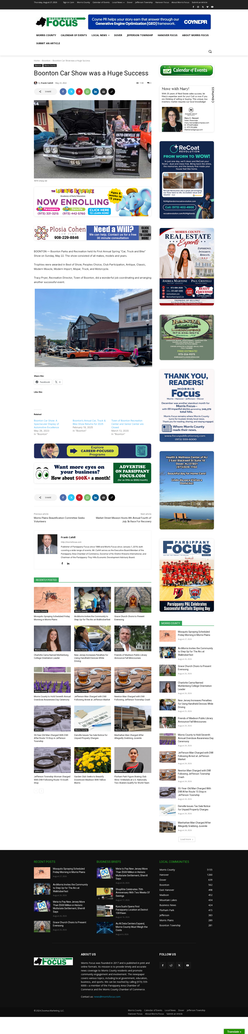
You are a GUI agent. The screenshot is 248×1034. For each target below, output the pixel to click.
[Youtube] (212, 7)
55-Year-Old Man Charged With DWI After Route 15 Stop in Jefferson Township (51, 738)
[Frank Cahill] (36, 83)
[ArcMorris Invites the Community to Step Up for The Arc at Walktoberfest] (92, 600)
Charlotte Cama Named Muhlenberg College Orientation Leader (195, 686)
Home (37, 60)
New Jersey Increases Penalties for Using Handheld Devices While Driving (91, 658)
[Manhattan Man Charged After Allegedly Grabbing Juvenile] (132, 718)
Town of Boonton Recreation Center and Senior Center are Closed (127, 424)
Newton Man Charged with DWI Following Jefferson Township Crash (194, 773)
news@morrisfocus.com (107, 996)
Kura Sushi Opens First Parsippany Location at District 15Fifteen (132, 909)
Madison (119, 611)
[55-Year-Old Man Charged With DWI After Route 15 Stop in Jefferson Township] (52, 718)
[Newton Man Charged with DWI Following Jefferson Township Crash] (132, 680)
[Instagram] (198, 7)
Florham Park (121, 771)
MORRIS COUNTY (170, 623)
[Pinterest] (79, 91)
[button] (210, 51)
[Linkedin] (95, 91)
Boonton (46, 60)
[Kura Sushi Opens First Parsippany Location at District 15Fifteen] (105, 910)
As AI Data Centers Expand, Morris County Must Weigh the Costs (132, 926)
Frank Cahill (47, 83)
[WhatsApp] (87, 91)
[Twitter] (203, 7)
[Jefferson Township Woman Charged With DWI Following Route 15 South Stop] (52, 760)
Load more (185, 839)
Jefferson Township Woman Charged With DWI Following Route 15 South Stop (52, 779)
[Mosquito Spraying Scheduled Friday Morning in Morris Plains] (52, 600)
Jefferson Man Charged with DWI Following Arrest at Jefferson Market (195, 756)
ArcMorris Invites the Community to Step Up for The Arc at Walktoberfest (195, 651)
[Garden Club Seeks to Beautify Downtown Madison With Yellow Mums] (92, 760)
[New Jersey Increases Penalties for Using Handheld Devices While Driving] (92, 638)
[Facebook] (193, 7)
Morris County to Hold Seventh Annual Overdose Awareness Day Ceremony (196, 738)
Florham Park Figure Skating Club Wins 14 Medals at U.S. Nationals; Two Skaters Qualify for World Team (131, 779)
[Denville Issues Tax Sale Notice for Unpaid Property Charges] (92, 718)
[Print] (103, 91)
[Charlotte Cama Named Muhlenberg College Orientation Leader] (52, 638)
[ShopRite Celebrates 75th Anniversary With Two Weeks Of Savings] (105, 893)
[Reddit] (171, 965)
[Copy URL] (111, 91)
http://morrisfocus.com (71, 542)
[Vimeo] (207, 7)
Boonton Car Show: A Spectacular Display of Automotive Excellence (46, 424)
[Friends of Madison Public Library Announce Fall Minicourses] (132, 638)
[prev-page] (36, 791)
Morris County (50, 65)
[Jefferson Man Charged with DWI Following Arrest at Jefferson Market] (92, 680)
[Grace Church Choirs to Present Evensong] (132, 600)
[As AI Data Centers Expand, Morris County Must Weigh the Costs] (105, 927)
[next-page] (41, 791)
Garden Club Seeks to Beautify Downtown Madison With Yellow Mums (90, 779)
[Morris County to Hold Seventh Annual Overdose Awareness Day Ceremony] (52, 680)
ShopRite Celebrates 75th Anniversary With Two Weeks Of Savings (133, 892)
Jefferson (119, 691)
